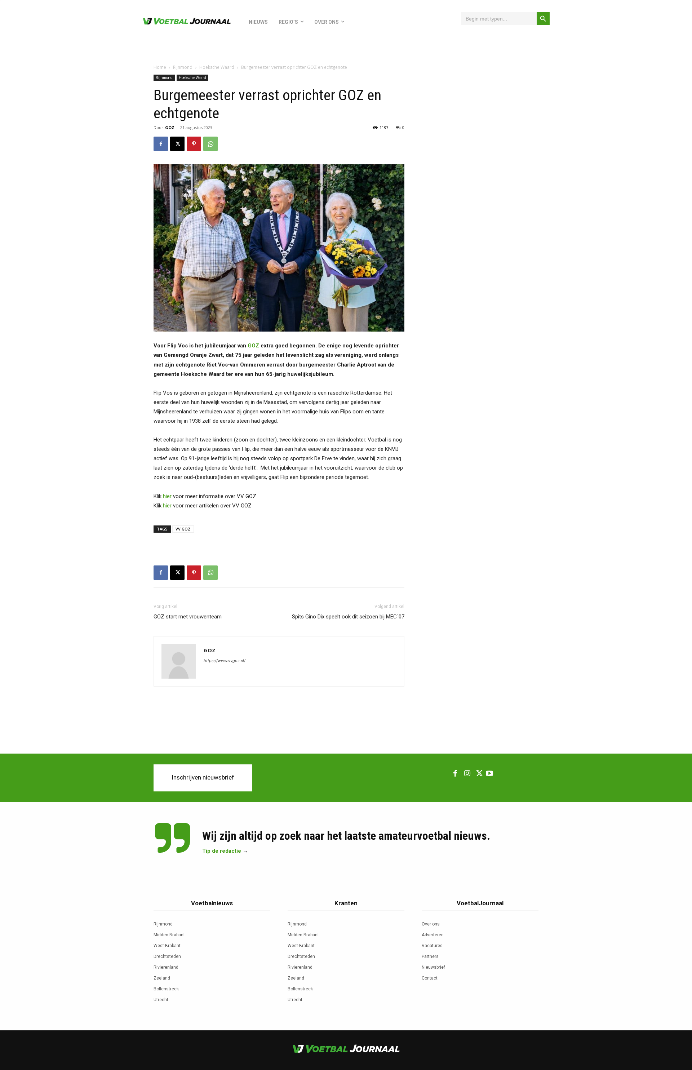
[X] (177, 144)
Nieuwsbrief (433, 967)
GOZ (169, 127)
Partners (430, 956)
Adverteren (433, 934)
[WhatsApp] (210, 144)
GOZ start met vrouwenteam (188, 616)
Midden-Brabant (169, 934)
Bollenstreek (166, 988)
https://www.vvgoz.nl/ (224, 660)
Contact (430, 978)
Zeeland (162, 978)
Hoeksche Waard (216, 67)
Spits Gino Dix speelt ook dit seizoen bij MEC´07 (348, 616)
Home (160, 67)
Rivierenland (166, 967)
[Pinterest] (194, 144)
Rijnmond (182, 67)
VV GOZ (183, 529)
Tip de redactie (221, 851)
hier (167, 496)
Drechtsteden (167, 956)
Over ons (431, 924)
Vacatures (432, 945)
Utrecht (161, 999)
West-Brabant (167, 945)
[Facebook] (161, 144)
